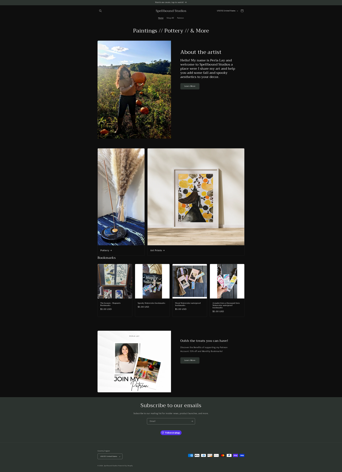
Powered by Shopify (125, 466)
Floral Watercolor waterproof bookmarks (188, 304)
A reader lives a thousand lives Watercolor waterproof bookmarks (226, 305)
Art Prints (156, 250)
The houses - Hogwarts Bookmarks (110, 304)
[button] (100, 11)
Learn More (189, 86)
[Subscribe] (192, 421)
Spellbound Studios (111, 466)
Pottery (104, 250)
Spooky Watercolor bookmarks (151, 303)
